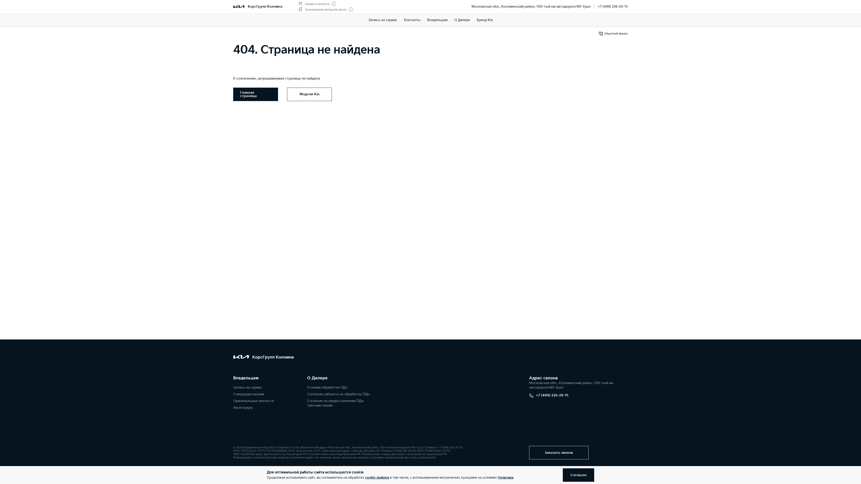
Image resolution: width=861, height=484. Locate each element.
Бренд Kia (485, 20)
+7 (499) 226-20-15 (613, 6)
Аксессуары (243, 408)
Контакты (412, 20)
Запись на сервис (382, 20)
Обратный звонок (616, 33)
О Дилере (462, 20)
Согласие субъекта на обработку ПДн (338, 394)
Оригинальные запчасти (253, 401)
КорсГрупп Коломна (265, 6)
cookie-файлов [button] (377, 478)
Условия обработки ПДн (327, 387)
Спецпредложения (248, 394)
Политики (505, 478)
